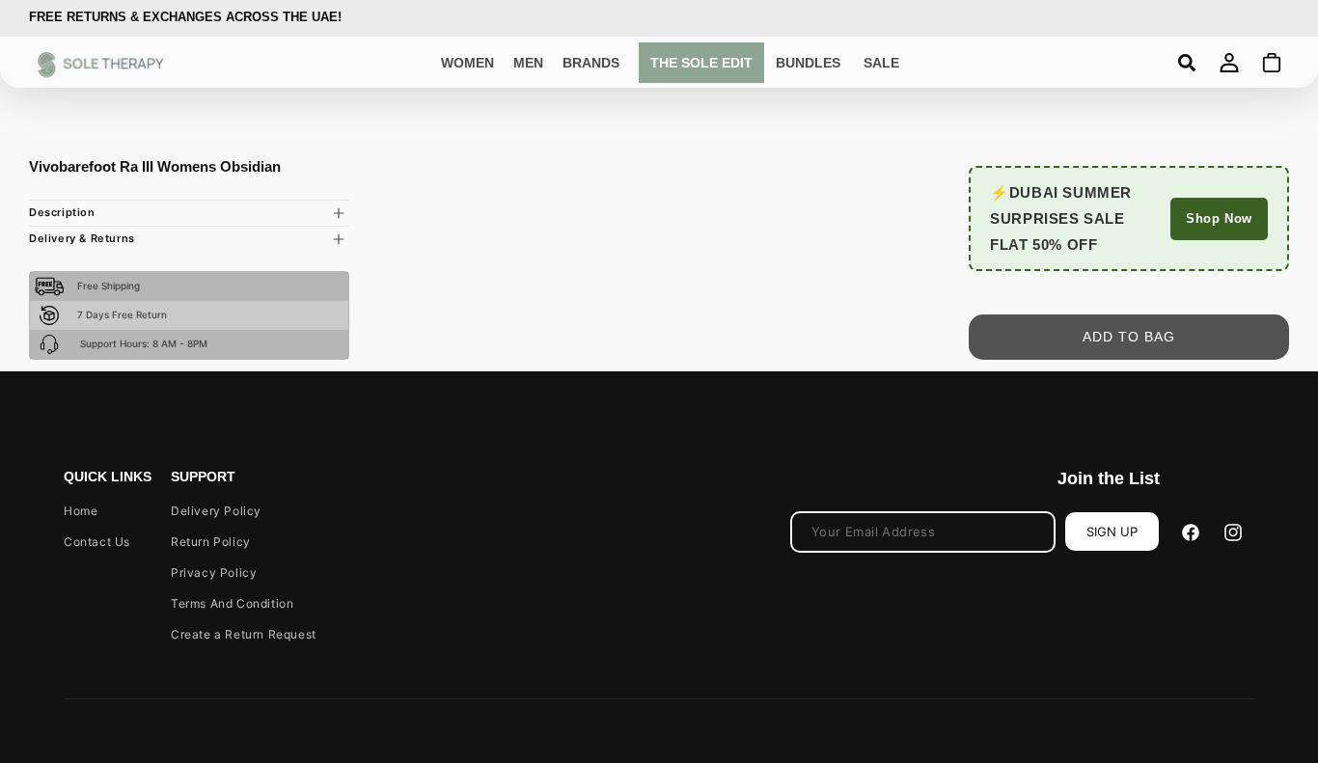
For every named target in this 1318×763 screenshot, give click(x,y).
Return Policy (211, 541)
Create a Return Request (243, 634)
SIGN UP (1112, 531)
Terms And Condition (232, 603)
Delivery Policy (216, 511)
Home (80, 511)
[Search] (1187, 62)
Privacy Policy (214, 572)
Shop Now (1219, 218)
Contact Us (97, 541)
